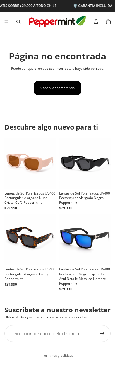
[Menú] (6, 21)
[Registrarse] (102, 333)
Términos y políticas (57, 355)
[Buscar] (18, 22)
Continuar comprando (57, 87)
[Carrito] (108, 22)
